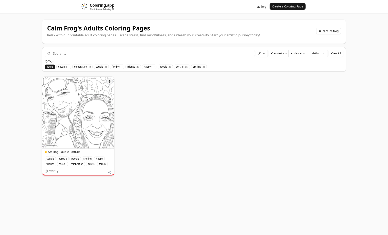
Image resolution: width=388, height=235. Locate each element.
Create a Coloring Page (287, 6)
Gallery (261, 6)
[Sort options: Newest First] (262, 53)
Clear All (336, 53)
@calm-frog (331, 31)
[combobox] (152, 53)
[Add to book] (109, 81)
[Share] (109, 172)
